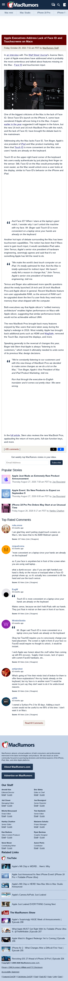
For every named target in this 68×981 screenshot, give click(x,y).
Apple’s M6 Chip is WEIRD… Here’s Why (31, 866)
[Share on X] (53, 449)
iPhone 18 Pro (43, 13)
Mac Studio (25, 13)
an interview (13, 55)
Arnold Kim (6, 790)
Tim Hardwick (39, 811)
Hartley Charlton (56, 511)
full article (15, 435)
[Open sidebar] (64, 5)
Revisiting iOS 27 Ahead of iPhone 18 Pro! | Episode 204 (38, 959)
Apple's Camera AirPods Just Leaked (29, 895)
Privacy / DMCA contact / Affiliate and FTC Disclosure (22, 967)
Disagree (34, 539)
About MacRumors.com (17, 766)
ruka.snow (17, 525)
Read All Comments (34, 723)
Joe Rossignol (58, 482)
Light (55, 977)
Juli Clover (6, 800)
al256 (14, 698)
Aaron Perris (39, 843)
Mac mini (9, 13)
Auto (50, 977)
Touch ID (19, 147)
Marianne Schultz (41, 822)
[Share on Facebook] (61, 449)
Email (4, 795)
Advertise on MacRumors (18, 775)
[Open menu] (3, 5)
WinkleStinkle (18, 620)
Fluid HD (42, 977)
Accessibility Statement (10, 972)
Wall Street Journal (37, 55)
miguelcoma (18, 546)
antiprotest (17, 669)
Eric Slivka (38, 790)
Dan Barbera (7, 832)
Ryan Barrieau (40, 832)
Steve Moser (7, 843)
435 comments (12, 449)
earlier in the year (13, 124)
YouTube (12, 858)
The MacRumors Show (22, 912)
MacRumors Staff (51, 48)
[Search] (60, 5)
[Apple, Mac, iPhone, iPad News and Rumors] (23, 8)
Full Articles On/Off (25, 977)
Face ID (18, 65)
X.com (9, 795)
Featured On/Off (9, 977)
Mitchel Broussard (9, 811)
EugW (15, 589)
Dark (60, 977)
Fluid (36, 977)
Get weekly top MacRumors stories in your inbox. (34, 457)
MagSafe (49, 333)
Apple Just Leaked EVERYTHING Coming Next (34, 904)
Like (28, 539)
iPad (23, 144)
